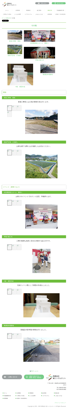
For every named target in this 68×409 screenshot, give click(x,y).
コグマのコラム (28, 14)
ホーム (7, 10)
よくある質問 (17, 14)
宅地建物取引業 (60, 10)
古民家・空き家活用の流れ (60, 14)
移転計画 (50, 10)
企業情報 (17, 10)
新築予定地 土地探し (15, 55)
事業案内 (28, 10)
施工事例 (39, 10)
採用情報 (50, 14)
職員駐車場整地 (48, 74)
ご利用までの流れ (7, 14)
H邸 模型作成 (20, 86)
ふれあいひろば (39, 14)
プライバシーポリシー (60, 402)
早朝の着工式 (39, 60)
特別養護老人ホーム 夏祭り (39, 43)
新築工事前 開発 (14, 41)
